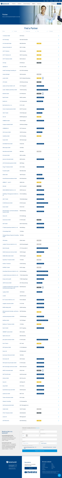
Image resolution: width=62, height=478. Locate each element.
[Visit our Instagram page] (36, 472)
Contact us (54, 3)
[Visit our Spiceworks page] (34, 472)
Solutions (43, 466)
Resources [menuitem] (39, 3)
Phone (25, 433)
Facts (52, 468)
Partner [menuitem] (33, 3)
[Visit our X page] (30, 472)
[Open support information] (59, 475)
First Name (25, 429)
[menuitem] (59, 1)
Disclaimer (43, 471)
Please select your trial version (29, 445)
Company (25, 437)
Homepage (44, 463)
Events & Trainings (45, 467)
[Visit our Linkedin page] (28, 472)
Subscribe (30, 468)
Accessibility (48, 472)
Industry (25, 441)
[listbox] (7, 31)
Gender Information (53, 472)
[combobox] (24, 435)
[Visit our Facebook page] (32, 472)
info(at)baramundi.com (12, 468)
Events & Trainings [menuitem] (26, 3)
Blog (52, 463)
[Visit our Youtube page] (26, 472)
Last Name (43, 429)
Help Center (53, 467)
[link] (5, 3)
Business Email (44, 433)
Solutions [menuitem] (19, 3)
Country (43, 441)
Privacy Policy (48, 471)
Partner (43, 468)
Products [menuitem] (13, 3)
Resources (43, 469)
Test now (59, 3)
